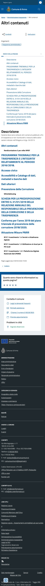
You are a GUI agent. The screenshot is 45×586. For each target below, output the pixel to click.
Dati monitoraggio (7, 572)
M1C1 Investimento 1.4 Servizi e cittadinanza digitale (21, 238)
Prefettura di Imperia (8, 516)
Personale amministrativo (10, 375)
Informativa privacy (8, 529)
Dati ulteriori (8, 184)
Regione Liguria (7, 2)
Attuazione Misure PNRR (15, 232)
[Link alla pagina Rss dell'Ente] (2, 561)
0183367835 (13, 451)
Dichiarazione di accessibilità (11, 536)
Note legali (5, 533)
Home (3, 17)
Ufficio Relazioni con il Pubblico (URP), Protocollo (18, 469)
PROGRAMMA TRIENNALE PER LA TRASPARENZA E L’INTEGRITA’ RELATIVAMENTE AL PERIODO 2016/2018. (20, 160)
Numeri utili (5, 476)
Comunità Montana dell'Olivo (11, 512)
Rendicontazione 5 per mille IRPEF (17, 150)
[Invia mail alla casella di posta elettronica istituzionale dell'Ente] (18, 457)
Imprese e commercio (9, 401)
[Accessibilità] (6, 580)
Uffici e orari (5, 473)
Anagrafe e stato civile (9, 394)
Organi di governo (7, 372)
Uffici (3, 382)
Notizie (3, 416)
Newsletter (5, 564)
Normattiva (5, 519)
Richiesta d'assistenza (9, 550)
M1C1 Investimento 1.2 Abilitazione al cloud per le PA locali (23, 245)
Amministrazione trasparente (16, 17)
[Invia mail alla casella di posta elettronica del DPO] (15, 489)
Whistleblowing (10, 194)
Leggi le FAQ (5, 542)
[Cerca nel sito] (38, 9)
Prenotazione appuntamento (11, 547)
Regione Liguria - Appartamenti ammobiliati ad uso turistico (22, 525)
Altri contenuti (9, 145)
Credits (39, 572)
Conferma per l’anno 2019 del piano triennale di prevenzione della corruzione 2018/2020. (21, 224)
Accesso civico (9, 170)
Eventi (3, 432)
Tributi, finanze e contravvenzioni (13, 404)
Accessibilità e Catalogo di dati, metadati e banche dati (18, 177)
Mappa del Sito (15, 575)
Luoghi (3, 428)
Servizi (25, 572)
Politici (3, 379)
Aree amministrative (8, 361)
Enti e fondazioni (7, 368)
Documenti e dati (7, 365)
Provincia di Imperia (8, 509)
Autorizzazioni (6, 397)
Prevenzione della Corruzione (17, 189)
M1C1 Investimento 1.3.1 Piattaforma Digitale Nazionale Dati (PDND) (21, 252)
